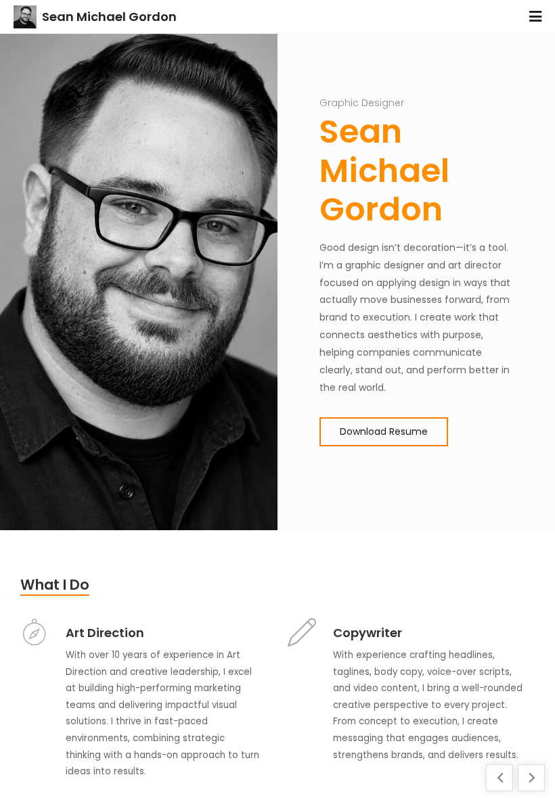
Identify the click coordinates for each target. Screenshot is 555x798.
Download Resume (384, 431)
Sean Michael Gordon (109, 16)
